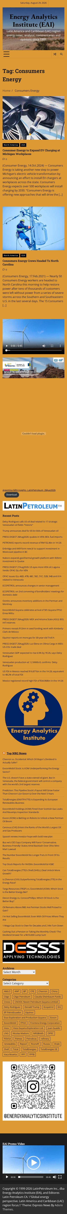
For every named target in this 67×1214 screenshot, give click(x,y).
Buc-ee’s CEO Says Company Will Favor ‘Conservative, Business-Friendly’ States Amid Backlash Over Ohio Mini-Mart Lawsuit (31, 845)
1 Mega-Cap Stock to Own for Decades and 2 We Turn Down (33, 925)
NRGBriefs (38, 1033)
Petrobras (31, 1038)
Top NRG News (16, 753)
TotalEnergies (29, 1049)
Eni (59, 1007)
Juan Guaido (54, 1028)
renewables (10, 1043)
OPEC (50, 1033)
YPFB (31, 1054)
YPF (23, 1054)
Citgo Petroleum (22, 996)
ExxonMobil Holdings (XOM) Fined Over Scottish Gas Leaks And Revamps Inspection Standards (33, 810)
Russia (46, 1043)
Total (15, 1049)
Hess (6, 1028)
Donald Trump (32, 1007)
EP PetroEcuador (12, 1012)
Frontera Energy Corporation (45, 1022)
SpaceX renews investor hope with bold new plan (28, 836)
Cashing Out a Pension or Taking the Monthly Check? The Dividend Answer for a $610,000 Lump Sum (32, 933)
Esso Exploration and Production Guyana (25, 1017)
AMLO (7, 991)
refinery (45, 1038)
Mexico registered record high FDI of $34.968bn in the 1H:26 (33, 680)
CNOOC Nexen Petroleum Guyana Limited (36, 1001)
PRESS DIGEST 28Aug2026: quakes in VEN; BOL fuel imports (32, 536)
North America (11, 145)
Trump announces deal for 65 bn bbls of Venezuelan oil (30, 530)
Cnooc (7, 1001)
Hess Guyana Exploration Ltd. (28, 1028)
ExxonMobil (10, 1022)
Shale (57, 1043)
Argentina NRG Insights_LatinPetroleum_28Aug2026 (29, 490)
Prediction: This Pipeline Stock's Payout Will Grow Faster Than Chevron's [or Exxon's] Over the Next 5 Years (31, 792)
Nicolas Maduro (21, 1033)
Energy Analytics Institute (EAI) (33, 20)
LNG (6, 1033)
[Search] (61, 54)
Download (11, 494)
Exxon (53, 1017)
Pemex (18, 1038)
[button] (33, 1163)
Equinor (29, 1012)
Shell (6, 1049)
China (54, 991)
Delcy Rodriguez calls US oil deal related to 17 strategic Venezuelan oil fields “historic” (30, 523)
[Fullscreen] (60, 1177)
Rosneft (35, 1043)
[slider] (30, 1177)
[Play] (7, 1177)
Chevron (42, 991)
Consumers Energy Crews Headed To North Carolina (31, 262)
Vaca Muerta (10, 1054)
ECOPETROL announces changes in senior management (31, 585)
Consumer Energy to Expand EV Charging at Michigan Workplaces (31, 152)
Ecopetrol (48, 1007)
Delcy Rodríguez (12, 1007)
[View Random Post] (55, 54)
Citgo (6, 996)
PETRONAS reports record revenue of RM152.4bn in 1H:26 (32, 542)
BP (24, 991)
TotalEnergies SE (49, 1049)
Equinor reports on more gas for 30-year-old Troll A (28, 637)
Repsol (23, 1043)
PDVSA (7, 1038)
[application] (33, 1162)
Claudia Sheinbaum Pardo (48, 996)
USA (23, 145)
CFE (32, 991)
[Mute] (54, 1177)
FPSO (23, 1022)
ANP (17, 991)
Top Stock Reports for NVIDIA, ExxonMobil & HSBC (28, 864)
